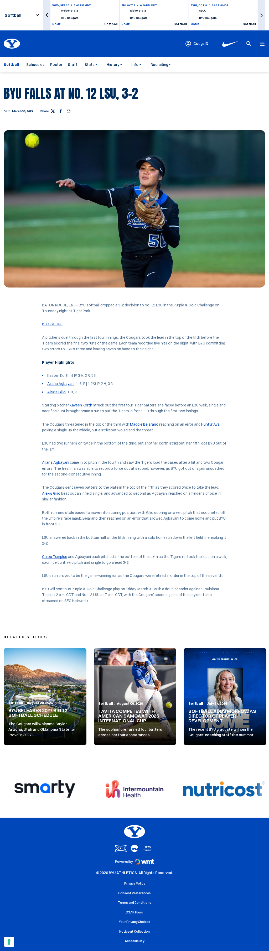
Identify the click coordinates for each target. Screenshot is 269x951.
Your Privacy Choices (134, 922)
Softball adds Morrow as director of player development (222, 716)
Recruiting (159, 64)
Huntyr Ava (210, 424)
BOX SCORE (52, 324)
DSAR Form (134, 912)
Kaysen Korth (81, 405)
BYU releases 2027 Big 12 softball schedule (37, 712)
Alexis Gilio (56, 392)
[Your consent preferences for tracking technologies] (9, 942)
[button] (46, 15)
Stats (90, 64)
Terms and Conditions (134, 903)
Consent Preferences (134, 893)
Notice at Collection (134, 931)
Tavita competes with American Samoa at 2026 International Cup (128, 716)
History (113, 64)
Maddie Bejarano (144, 424)
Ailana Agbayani (60, 383)
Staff (72, 64)
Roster (56, 64)
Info (134, 64)
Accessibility (134, 941)
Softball (15, 703)
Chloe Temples (54, 556)
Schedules (35, 64)
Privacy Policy (134, 883)
